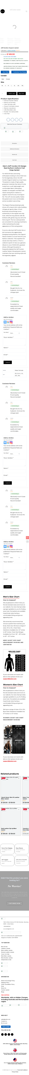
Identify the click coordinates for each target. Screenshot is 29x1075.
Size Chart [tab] (14, 160)
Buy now (21, 93)
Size (2, 82)
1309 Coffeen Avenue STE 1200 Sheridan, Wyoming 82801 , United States (15, 1044)
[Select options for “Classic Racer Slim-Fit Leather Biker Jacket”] (19, 789)
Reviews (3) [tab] (14, 154)
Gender (4, 76)
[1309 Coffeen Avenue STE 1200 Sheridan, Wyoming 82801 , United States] (15, 1041)
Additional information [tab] (14, 148)
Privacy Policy (15, 1071)
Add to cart (12, 93)
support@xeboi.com (9, 679)
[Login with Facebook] (5, 322)
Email (6, 354)
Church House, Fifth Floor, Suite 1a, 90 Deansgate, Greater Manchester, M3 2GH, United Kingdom (15, 1054)
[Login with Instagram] (11, 322)
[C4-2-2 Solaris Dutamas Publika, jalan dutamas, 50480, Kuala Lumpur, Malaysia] (15, 1060)
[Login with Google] (8, 322)
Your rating (6, 332)
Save (4, 778)
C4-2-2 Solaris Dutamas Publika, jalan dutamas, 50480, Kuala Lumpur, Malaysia (15, 1063)
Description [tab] (14, 143)
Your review (8, 337)
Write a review (11, 50)
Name (6, 347)
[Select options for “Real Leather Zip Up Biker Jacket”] (19, 820)
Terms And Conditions (22, 1070)
